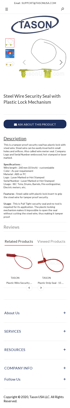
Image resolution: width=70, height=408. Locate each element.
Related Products (19, 241)
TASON (15, 277)
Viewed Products (51, 241)
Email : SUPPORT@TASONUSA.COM (35, 3)
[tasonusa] (35, 25)
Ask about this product (37, 124)
